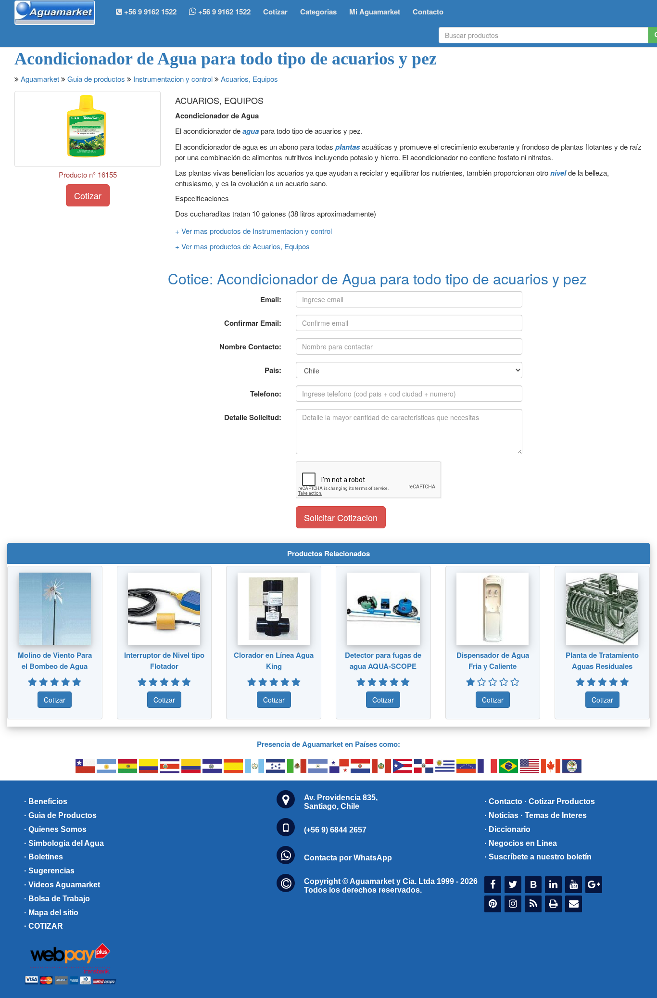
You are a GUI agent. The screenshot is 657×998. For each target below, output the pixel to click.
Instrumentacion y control (173, 79)
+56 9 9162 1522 (223, 11)
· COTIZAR (43, 926)
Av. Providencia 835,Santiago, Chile (341, 801)
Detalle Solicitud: (252, 417)
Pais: (273, 370)
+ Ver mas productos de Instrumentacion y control (253, 231)
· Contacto (503, 801)
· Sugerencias (49, 871)
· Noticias (501, 815)
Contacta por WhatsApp (348, 858)
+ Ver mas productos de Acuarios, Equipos (242, 246)
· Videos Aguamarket (62, 885)
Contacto (428, 11)
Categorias (318, 11)
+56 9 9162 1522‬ (149, 11)
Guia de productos (96, 79)
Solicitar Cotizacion (341, 517)
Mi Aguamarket (374, 11)
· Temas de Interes (553, 815)
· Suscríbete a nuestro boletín (538, 857)
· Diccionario (507, 829)
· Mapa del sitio (51, 912)
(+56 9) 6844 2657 (335, 830)
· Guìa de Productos (60, 815)
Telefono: (265, 393)
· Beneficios (45, 801)
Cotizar (275, 11)
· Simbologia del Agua (64, 843)
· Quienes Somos (55, 829)
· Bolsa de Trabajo (57, 899)
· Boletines (43, 857)
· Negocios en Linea (520, 843)
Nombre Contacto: (250, 346)
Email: (270, 299)
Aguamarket (40, 79)
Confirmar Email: (252, 323)
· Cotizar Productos (559, 801)
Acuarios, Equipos (249, 79)
